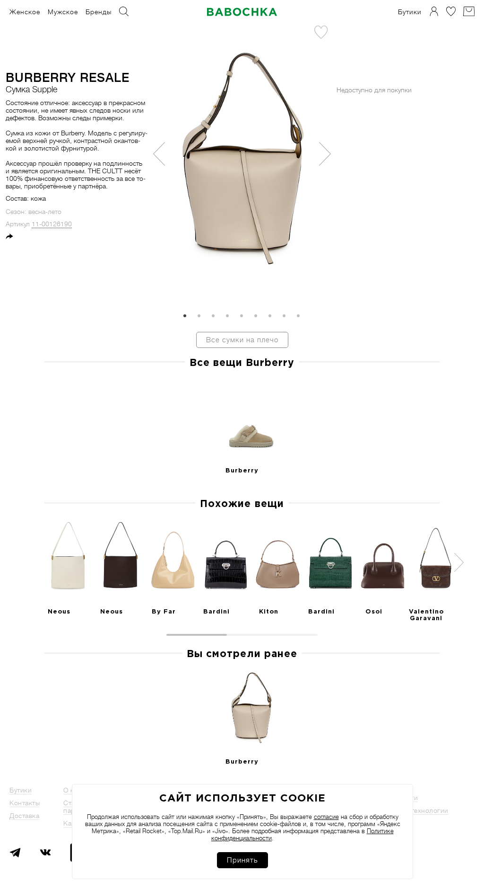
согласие (326, 816)
